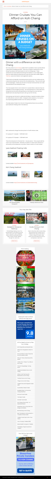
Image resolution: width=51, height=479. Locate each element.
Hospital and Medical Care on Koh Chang (24, 370)
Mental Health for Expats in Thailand (25, 424)
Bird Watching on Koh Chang (23, 410)
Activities (9, 6)
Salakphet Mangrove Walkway (14, 228)
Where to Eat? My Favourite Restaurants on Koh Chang (23, 375)
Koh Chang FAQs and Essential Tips (25, 347)
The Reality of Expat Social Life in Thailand (24, 427)
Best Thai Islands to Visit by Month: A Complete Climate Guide (25, 414)
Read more (14, 240)
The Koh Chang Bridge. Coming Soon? (24, 366)
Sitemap (26, 477)
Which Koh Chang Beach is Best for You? (25, 350)
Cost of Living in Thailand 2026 (24, 421)
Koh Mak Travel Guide (22, 399)
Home (5, 6)
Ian (26, 21)
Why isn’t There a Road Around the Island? (24, 358)
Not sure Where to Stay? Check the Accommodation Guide (25, 354)
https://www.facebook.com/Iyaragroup (23, 163)
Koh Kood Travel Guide (22, 394)
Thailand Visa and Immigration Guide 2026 (25, 384)
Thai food (8, 76)
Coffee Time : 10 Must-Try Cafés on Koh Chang (25, 362)
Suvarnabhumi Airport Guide (23, 387)
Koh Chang (18, 68)
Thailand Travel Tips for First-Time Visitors (24, 418)
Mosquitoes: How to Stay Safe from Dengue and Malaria (25, 407)
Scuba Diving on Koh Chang (36, 228)
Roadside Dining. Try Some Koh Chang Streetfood (24, 391)
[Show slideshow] (25, 158)
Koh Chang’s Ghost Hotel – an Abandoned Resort (23, 403)
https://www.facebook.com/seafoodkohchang (25, 182)
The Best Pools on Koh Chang (23, 378)
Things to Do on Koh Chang (23, 381)
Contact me (31, 477)
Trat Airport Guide (21, 397)
